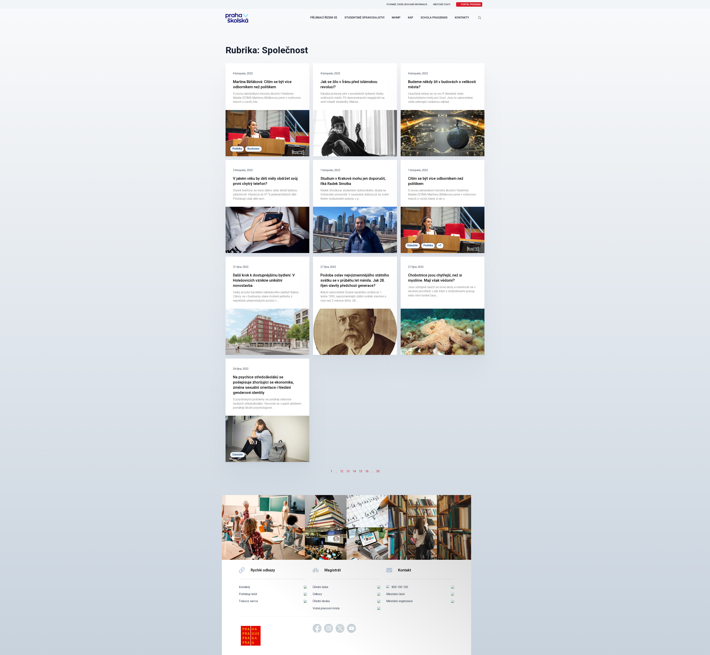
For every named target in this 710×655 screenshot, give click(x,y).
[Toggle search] (479, 18)
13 (348, 471)
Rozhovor (253, 148)
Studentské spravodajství (364, 17)
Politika (237, 148)
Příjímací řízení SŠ (323, 17)
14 (354, 471)
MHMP (396, 17)
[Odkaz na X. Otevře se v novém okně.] (340, 629)
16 (366, 471)
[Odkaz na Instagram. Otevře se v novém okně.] (328, 629)
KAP (410, 17)
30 (378, 471)
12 (341, 471)
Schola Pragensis (434, 17)
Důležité (412, 245)
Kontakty (462, 17)
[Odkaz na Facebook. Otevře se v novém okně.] (317, 629)
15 (360, 471)
